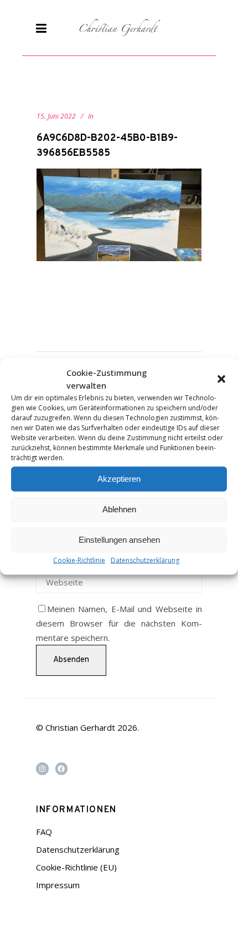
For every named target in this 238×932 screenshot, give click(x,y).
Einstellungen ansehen (119, 539)
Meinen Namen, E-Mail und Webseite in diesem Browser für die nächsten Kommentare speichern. (119, 623)
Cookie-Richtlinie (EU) (76, 867)
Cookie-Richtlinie (79, 559)
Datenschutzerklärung (145, 559)
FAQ (44, 831)
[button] (221, 378)
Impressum (58, 884)
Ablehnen (119, 509)
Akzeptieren (119, 478)
